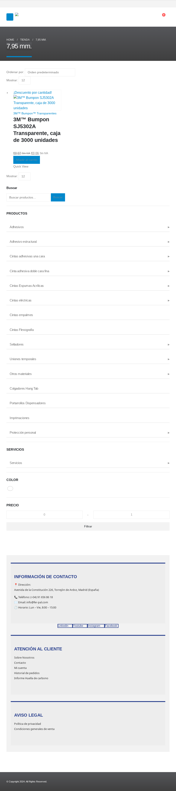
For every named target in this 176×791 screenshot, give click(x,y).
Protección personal (23, 432)
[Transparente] (10, 488)
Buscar (58, 197)
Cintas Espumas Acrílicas (27, 285)
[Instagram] (161, 4)
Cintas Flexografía (21, 330)
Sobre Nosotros (24, 657)
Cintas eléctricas (21, 300)
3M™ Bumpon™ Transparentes (34, 113)
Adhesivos (17, 227)
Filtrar (88, 526)
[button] (9, 17)
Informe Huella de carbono (31, 678)
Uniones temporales (23, 359)
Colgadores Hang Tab (24, 388)
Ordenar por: (15, 72)
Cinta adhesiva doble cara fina (29, 271)
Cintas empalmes (21, 315)
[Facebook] (148, 4)
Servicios (16, 463)
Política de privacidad (27, 724)
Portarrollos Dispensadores (28, 403)
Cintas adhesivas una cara (27, 256)
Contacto (20, 663)
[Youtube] (154, 4)
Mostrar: (12, 80)
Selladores (17, 344)
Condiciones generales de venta (34, 729)
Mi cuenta (20, 668)
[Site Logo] (26, 17)
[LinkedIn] (167, 4)
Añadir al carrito (26, 159)
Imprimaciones (19, 418)
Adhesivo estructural (23, 241)
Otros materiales (21, 374)
